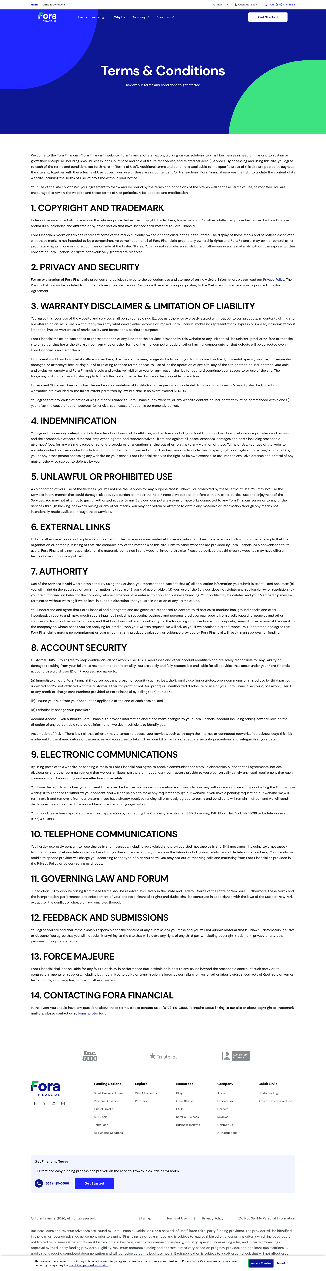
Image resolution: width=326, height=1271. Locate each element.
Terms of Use (177, 1218)
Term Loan (101, 1125)
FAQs (180, 1109)
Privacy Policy (273, 279)
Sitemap (144, 1218)
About (221, 1093)
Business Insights (188, 1125)
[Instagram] (63, 1106)
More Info (283, 1263)
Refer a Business (187, 1117)
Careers (222, 1109)
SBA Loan (100, 1117)
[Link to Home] (51, 17)
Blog (179, 1093)
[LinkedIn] (53, 1106)
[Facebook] (34, 1106)
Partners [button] (217, 4)
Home (34, 4)
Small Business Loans (108, 1093)
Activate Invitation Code (275, 1101)
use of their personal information (88, 1265)
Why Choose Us (146, 1093)
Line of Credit (103, 1109)
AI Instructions (227, 1133)
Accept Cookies (261, 1263)
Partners (141, 1101)
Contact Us (225, 1125)
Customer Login (269, 1093)
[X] (44, 1106)
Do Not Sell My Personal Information (267, 1218)
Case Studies (185, 1101)
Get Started (268, 17)
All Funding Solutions (108, 1133)
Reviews (222, 1117)
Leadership (225, 1101)
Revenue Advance (106, 1101)
